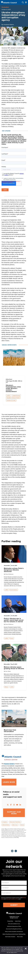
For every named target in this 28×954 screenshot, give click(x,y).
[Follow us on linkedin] (20, 805)
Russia (11, 638)
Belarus (6, 686)
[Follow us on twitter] (7, 805)
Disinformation (13, 589)
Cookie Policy (18, 921)
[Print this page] (12, 851)
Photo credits (20, 936)
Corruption (4, 821)
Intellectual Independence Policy (14, 926)
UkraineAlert (5, 7)
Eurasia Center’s (9, 764)
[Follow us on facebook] (10, 805)
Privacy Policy (10, 921)
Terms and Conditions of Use (12, 899)
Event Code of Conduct (10, 936)
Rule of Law (15, 824)
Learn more (9, 782)
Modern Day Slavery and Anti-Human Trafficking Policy (14, 934)
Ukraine (22, 824)
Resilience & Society (11, 400)
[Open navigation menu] (26, 2)
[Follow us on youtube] (17, 805)
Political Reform (6, 824)
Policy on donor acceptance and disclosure (14, 931)
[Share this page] (16, 851)
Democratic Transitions (15, 821)
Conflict (8, 395)
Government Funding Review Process (14, 929)
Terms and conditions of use (14, 923)
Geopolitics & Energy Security (13, 397)
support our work (14, 813)
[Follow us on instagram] (14, 805)
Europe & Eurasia (16, 395)
